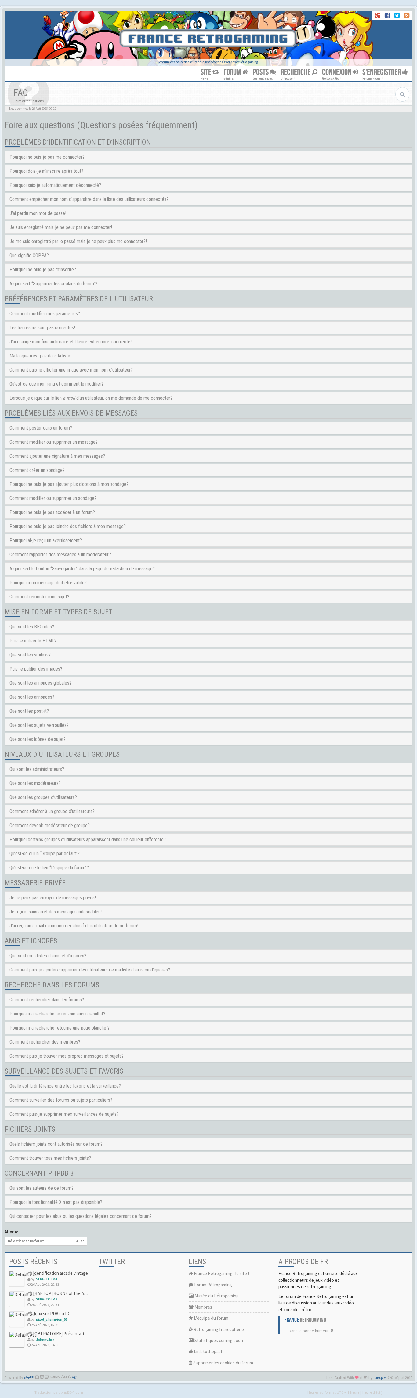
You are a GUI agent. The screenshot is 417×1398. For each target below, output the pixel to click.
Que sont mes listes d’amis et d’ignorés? (47, 956)
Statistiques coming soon (218, 1340)
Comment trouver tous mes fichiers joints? (50, 1158)
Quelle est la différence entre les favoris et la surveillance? (65, 1086)
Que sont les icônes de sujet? (37, 739)
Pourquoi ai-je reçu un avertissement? (45, 540)
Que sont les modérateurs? (35, 783)
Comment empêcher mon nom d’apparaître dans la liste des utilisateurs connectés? (89, 199)
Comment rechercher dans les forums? (46, 1000)
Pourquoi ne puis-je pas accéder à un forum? (52, 512)
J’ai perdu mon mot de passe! (37, 213)
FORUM (232, 72)
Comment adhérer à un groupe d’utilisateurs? (52, 811)
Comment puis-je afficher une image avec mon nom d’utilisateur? (71, 370)
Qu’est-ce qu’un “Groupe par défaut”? (44, 853)
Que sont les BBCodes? (31, 627)
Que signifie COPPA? (29, 255)
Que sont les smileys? (30, 655)
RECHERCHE (296, 72)
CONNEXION (337, 72)
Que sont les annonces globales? (40, 683)
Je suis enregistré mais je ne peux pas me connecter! (60, 227)
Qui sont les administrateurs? (36, 769)
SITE (206, 72)
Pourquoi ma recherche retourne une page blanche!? (59, 1028)
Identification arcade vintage (60, 1273)
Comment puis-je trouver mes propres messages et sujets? (66, 1056)
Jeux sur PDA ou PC (51, 1313)
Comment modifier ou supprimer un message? (53, 442)
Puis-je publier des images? (35, 669)
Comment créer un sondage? (37, 470)
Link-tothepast (208, 1351)
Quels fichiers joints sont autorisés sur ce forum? (56, 1144)
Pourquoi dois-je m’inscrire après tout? (46, 171)
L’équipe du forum (210, 1318)
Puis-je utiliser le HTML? (32, 641)
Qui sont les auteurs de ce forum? (41, 1188)
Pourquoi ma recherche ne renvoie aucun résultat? (57, 1014)
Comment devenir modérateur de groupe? (49, 825)
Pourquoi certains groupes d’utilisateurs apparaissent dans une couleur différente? (87, 839)
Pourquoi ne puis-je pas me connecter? (47, 157)
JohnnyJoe (45, 1339)
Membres (203, 1307)
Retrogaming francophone (218, 1329)
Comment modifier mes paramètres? (44, 313)
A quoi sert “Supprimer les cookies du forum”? (53, 284)
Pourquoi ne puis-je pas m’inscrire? (42, 269)
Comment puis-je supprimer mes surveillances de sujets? (64, 1114)
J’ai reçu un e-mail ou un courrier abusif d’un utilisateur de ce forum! (73, 926)
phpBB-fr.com (72, 1392)
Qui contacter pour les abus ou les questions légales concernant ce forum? (80, 1216)
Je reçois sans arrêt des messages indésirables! (55, 912)
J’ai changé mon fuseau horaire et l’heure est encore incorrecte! (70, 342)
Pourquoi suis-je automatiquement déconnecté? (55, 185)
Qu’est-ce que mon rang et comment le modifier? (56, 384)
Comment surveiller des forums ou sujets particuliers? (60, 1100)
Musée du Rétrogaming (216, 1296)
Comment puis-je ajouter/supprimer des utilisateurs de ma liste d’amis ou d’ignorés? (89, 970)
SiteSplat (380, 1378)
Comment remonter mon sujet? (39, 597)
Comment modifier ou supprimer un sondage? (52, 498)
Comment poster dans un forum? (40, 428)
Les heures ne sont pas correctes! (42, 328)
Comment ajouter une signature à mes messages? (57, 456)
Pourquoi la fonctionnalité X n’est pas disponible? (55, 1202)
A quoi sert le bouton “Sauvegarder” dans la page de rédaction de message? (82, 568)
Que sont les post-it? (29, 711)
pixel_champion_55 (52, 1319)
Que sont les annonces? (31, 697)
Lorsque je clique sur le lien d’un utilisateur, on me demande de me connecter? (90, 398)
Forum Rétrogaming (212, 1285)
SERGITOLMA (46, 1279)
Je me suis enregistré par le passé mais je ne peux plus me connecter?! (78, 241)
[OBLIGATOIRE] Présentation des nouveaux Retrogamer (86, 1334)
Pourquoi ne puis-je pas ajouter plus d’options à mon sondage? (69, 484)
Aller (80, 1241)
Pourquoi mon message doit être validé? (48, 583)
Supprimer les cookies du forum (222, 1363)
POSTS (261, 72)
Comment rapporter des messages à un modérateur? (60, 554)
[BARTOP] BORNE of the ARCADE (64, 1293)
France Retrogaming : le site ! (221, 1273)
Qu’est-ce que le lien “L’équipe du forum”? (49, 868)
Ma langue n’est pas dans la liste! (40, 356)
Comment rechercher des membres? (44, 1042)
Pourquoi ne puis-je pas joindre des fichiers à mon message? (67, 526)
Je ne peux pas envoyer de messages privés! (52, 898)
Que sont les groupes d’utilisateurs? (43, 797)
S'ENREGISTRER (382, 72)
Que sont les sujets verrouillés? (39, 725)
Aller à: (11, 1232)
